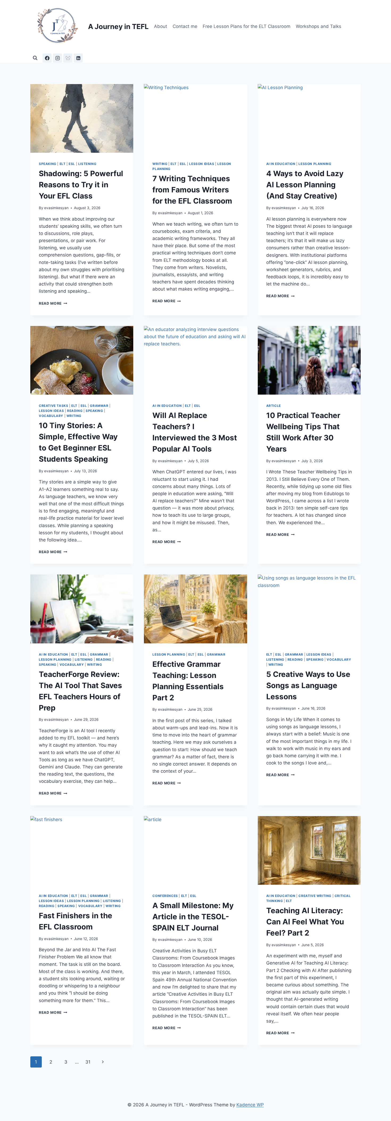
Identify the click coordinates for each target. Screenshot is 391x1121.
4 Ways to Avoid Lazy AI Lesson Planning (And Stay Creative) (304, 184)
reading (74, 411)
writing (159, 164)
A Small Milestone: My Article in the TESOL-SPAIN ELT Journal (193, 916)
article (273, 406)
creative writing (314, 896)
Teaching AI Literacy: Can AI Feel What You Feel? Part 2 (305, 921)
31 (87, 1062)
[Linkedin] (78, 58)
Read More (53, 303)
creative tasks (53, 406)
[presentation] (81, 118)
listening (87, 164)
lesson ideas (201, 164)
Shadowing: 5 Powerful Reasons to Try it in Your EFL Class (81, 184)
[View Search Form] (35, 58)
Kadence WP (250, 1104)
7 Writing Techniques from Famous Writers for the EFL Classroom (192, 189)
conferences (165, 896)
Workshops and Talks (318, 26)
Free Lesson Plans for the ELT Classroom (246, 26)
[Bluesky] (67, 58)
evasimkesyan (56, 208)
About (160, 26)
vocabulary (51, 416)
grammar (99, 406)
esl (72, 164)
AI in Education (281, 164)
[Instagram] (57, 58)
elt (63, 164)
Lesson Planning (314, 164)
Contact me (185, 26)
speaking (47, 164)
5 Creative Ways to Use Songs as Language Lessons (308, 685)
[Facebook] (47, 58)
